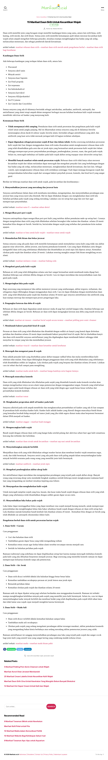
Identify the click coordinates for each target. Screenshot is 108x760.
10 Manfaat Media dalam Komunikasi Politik (23, 731)
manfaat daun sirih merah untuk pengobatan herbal (63, 47)
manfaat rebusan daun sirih (27, 47)
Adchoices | (23, 754)
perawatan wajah (49, 656)
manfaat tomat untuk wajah (58, 232)
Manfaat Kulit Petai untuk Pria (17, 726)
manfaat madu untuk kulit (27, 371)
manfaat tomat (22, 396)
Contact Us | (39, 754)
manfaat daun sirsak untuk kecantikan (32, 441)
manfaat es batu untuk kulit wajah (30, 232)
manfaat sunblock (23, 464)
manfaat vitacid (22, 345)
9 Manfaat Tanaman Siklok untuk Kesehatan (23, 721)
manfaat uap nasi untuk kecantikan (65, 441)
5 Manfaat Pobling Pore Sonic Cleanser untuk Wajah (26, 667)
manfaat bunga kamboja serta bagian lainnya (59, 371)
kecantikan (43, 17)
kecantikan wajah (38, 656)
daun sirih (30, 656)
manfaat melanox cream (26, 261)
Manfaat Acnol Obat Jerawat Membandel (22, 672)
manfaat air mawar (23, 320)
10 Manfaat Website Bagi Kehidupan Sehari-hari (25, 736)
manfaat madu (22, 643)
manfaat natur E (23, 207)
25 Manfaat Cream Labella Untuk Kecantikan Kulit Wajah (28, 676)
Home (38, 17)
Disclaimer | (31, 754)
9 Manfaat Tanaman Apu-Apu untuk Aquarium (24, 740)
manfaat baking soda (47, 261)
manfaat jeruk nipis (41, 464)
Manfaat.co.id (14, 754)
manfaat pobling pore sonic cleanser (80, 320)
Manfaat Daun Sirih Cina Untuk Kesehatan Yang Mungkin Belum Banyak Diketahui (39, 681)
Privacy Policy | (49, 754)
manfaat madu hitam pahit (41, 643)
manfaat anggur (22, 422)
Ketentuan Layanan (60, 754)
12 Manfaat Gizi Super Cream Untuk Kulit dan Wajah (26, 686)
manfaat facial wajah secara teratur (48, 320)
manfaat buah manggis (41, 422)
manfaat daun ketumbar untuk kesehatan (48, 345)
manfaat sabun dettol (41, 207)
